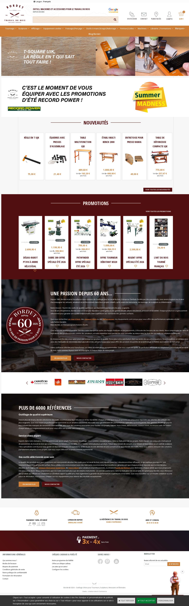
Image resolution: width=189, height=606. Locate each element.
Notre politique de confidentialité (15, 573)
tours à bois (73, 468)
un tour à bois (74, 319)
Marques (179, 28)
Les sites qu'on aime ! (60, 566)
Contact (5, 579)
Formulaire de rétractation (12, 576)
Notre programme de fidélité (62, 560)
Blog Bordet (95, 34)
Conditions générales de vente (14, 569)
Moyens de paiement (10, 566)
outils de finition (122, 468)
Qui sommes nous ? (10, 560)
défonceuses (108, 319)
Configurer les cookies (60, 569)
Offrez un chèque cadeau (61, 563)
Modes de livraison (9, 563)
